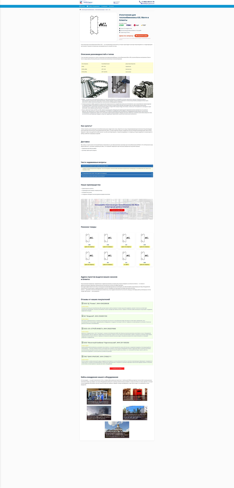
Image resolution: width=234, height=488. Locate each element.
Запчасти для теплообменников (88, 9)
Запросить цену (142, 36)
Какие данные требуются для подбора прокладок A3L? (95, 166)
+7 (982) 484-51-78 (147, 2)
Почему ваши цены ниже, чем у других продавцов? (94, 173)
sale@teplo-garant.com (148, 3)
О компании (104, 6)
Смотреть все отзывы (117, 368)
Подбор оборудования (94, 6)
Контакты (111, 6)
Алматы (116, 3)
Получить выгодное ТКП (117, 210)
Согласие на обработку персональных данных (120, 213)
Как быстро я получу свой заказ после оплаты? (93, 176)
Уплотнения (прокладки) (100, 9)
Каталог (83, 6)
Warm (107, 9)
